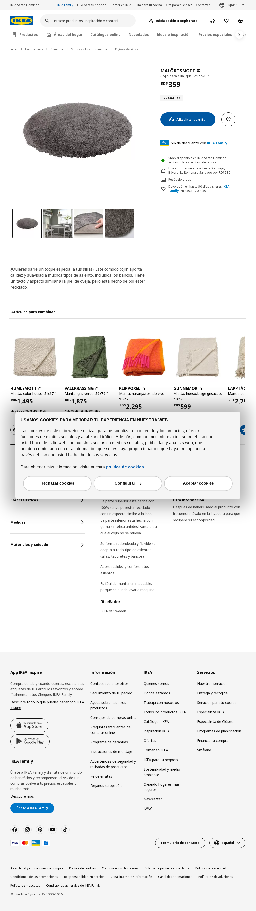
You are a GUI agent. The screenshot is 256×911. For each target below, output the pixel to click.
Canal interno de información (131, 877)
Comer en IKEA (121, 5)
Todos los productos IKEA (165, 712)
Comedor (57, 49)
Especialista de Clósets (215, 721)
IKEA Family (65, 5)
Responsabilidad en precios (84, 877)
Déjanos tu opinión (106, 785)
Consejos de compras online (113, 717)
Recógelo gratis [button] (179, 179)
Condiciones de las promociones (34, 877)
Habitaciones (34, 49)
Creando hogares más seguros (162, 787)
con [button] (199, 143)
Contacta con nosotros (109, 683)
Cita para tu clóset (179, 5)
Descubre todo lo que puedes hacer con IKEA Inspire (47, 705)
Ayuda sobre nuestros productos (108, 705)
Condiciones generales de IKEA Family (73, 885)
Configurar (125, 483)
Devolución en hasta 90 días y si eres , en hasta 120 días (199, 189)
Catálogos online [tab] (105, 34)
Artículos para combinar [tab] (33, 311)
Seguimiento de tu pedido (111, 693)
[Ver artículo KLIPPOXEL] (143, 357)
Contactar (203, 5)
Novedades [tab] (139, 34)
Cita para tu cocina (149, 5)
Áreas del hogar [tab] (68, 34)
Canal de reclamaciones (175, 877)
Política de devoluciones (215, 877)
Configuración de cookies (120, 868)
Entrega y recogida (212, 693)
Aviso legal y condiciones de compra (36, 868)
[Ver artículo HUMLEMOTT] (35, 357)
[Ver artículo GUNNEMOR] (198, 357)
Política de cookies (82, 868)
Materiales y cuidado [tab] (29, 544)
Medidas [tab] (18, 522)
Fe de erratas (101, 776)
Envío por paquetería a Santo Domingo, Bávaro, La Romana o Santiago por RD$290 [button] (199, 170)
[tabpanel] (173, 554)
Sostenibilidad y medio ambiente (162, 772)
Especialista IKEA (211, 712)
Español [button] (232, 5)
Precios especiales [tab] (215, 34)
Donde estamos (157, 693)
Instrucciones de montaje (111, 751)
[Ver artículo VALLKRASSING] (89, 357)
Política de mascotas (25, 885)
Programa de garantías (109, 742)
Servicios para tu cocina (216, 702)
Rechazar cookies (57, 483)
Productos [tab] (29, 34)
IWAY (148, 808)
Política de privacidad (211, 868)
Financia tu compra (212, 740)
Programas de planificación (219, 731)
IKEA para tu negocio (92, 5)
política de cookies (125, 467)
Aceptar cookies (198, 483)
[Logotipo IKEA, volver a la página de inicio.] (21, 20)
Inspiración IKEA (157, 731)
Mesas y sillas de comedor (89, 49)
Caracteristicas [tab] (24, 500)
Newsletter (153, 799)
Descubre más (22, 796)
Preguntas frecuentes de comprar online (110, 730)
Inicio (14, 49)
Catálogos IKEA (156, 721)
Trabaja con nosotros (161, 702)
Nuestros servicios (212, 683)
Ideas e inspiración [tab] (174, 34)
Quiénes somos (156, 683)
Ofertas (150, 740)
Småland (204, 750)
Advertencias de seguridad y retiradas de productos (113, 764)
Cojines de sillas (126, 49)
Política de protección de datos (167, 868)
